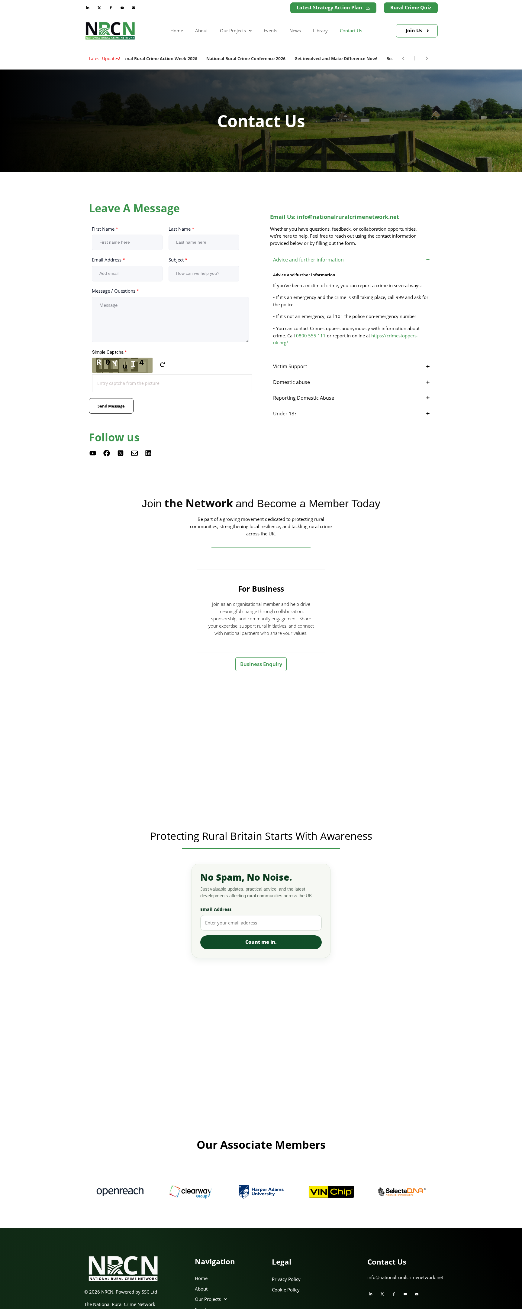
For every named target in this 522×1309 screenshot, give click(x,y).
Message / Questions (115, 291)
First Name (105, 229)
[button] (236, 31)
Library (320, 31)
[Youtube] (122, 8)
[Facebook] (106, 453)
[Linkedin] (148, 453)
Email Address (108, 260)
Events (270, 31)
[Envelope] (133, 8)
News (295, 31)
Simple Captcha (109, 352)
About (201, 31)
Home (176, 31)
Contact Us (351, 31)
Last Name (181, 229)
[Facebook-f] (110, 8)
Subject (178, 260)
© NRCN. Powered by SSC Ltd (120, 1292)
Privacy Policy (286, 1279)
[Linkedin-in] (87, 8)
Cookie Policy (286, 1290)
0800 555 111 (310, 336)
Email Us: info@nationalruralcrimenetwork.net (334, 216)
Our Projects (233, 31)
